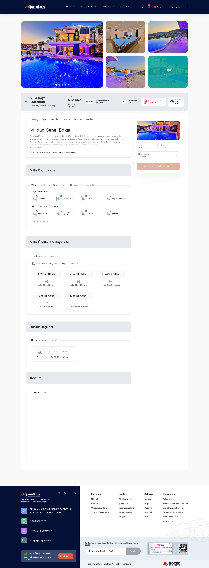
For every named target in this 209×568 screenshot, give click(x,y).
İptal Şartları (124, 503)
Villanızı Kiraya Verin (100, 512)
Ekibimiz (95, 499)
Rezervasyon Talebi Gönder (156, 166)
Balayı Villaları (169, 499)
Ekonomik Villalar (171, 516)
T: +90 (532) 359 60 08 (41, 530)
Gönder (133, 551)
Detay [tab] (35, 119)
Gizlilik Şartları (125, 499)
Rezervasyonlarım (127, 508)
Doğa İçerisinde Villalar (173, 512)
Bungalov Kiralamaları (89, 7)
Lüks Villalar (36, 153)
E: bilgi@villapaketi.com (42, 540)
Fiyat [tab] (44, 119)
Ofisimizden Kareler (100, 508)
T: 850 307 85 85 (38, 521)
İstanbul (148, 512)
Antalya (147, 499)
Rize (146, 516)
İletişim (122, 516)
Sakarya (148, 508)
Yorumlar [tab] (66, 119)
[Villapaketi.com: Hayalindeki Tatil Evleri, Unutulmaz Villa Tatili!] (38, 494)
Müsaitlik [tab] (54, 119)
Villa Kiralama (71, 7)
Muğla (147, 503)
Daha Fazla (123, 7)
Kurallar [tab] (89, 119)
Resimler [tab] (78, 119)
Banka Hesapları (126, 512)
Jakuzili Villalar (72, 153)
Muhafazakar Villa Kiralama (175, 503)
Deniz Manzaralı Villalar (53, 153)
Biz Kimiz (95, 503)
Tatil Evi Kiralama (108, 7)
